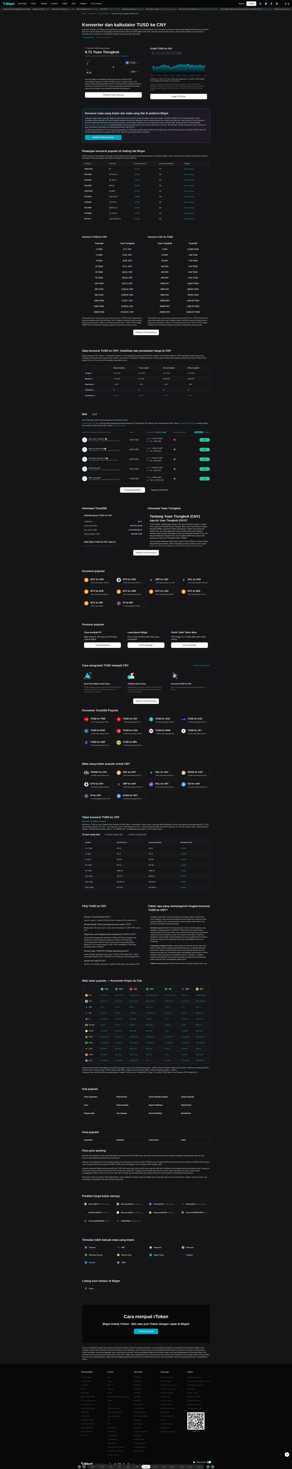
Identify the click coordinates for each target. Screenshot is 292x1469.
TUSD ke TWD (98, 718)
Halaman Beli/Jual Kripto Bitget (97, 125)
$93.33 (103, 1013)
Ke (88, 70)
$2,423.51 (104, 1001)
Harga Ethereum (140, 1412)
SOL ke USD (194, 579)
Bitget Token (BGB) (88, 1397)
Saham (110, 1393)
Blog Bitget (85, 1393)
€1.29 (117, 1007)
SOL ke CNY (161, 772)
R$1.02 (198, 1049)
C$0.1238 (133, 1031)
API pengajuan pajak (168, 1431)
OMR (101, 1467)
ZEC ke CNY (129, 772)
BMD (173, 1467)
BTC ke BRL (194, 591)
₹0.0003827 (169, 1043)
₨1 (147, 1060)
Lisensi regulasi (192, 1393)
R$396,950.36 (201, 995)
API (109, 1424)
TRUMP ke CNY (98, 772)
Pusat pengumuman (88, 1400)
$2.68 (103, 1025)
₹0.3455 (168, 1060)
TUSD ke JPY (195, 730)
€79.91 (117, 1013)
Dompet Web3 (113, 1435)
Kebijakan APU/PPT (194, 1397)
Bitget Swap (112, 1443)
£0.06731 (184, 1019)
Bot (109, 1420)
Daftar (251, 4)
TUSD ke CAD (130, 730)
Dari (88, 61)
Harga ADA (138, 1435)
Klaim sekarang (252, 9)
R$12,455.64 (200, 1001)
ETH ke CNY (96, 783)
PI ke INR (128, 602)
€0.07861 (118, 1019)
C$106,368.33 (134, 995)
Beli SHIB (137, 1400)
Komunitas (85, 1385)
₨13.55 (149, 1054)
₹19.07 (167, 1049)
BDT (163, 1467)
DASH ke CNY (130, 795)
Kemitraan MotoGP (88, 1424)
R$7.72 (198, 1007)
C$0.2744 (133, 1049)
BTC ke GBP (129, 591)
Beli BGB (137, 1397)
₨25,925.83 (150, 1013)
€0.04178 (118, 1054)
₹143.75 (168, 1007)
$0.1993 (104, 1049)
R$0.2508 (199, 1054)
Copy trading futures (115, 1412)
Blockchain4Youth (87, 1428)
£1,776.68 (185, 1001)
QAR (137, 1467)
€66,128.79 (119, 995)
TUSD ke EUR (97, 730)
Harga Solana (139, 1439)
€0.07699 (118, 1031)
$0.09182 (104, 1019)
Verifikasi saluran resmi (169, 1385)
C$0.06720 (133, 1054)
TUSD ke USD (162, 718)
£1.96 (183, 1025)
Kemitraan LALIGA (87, 1420)
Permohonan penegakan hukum (198, 1381)
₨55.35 (149, 1049)
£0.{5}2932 (185, 1043)
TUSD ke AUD (195, 718)
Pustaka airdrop (113, 1455)
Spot (109, 1377)
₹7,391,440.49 (170, 995)
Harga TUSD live (179, 96)
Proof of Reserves (87, 1404)
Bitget (84, 13)
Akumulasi (79, 9)
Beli (204, 440)
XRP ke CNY (129, 783)
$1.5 (102, 1007)
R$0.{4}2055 (200, 1043)
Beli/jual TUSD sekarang (113, 95)
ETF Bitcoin (138, 1424)
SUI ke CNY (194, 783)
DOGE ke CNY (195, 772)
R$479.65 (199, 1013)
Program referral (167, 1424)
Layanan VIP (165, 1397)
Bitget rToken (139, 1451)
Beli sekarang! (189, 169)
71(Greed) (125, 9)
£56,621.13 (185, 995)
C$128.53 (133, 1013)
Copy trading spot (114, 1408)
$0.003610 (104, 1060)
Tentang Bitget (86, 1377)
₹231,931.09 (169, 1001)
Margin (110, 1400)
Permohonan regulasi (195, 1385)
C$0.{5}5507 (134, 1043)
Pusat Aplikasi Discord (115, 1451)
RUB (199, 1467)
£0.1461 (184, 1049)
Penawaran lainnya (132, 490)
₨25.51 (149, 1019)
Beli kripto (137, 1377)
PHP (181, 1467)
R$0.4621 (199, 1031)
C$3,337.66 (133, 1001)
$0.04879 (104, 1054)
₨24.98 (149, 1031)
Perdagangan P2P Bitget (91, 423)
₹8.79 (167, 1019)
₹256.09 (168, 1025)
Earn (109, 1404)
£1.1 (183, 1007)
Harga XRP (138, 1428)
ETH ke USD (129, 579)
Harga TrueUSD (104, 13)
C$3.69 (132, 1025)
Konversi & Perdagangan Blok (118, 1397)
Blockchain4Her (86, 1431)
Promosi (164, 1420)
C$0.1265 (133, 1019)
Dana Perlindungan (88, 1408)
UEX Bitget (85, 1412)
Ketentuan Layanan (194, 1404)
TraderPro (111, 1431)
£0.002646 (185, 1060)
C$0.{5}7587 (134, 1037)
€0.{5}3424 (119, 1043)
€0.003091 (119, 1060)
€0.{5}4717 (119, 1037)
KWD (190, 1467)
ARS (128, 1467)
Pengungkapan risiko (194, 1408)
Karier (83, 1389)
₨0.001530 (150, 1037)
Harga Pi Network (140, 1431)
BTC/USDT (95, 9)
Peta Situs (84, 1435)
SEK (110, 1467)
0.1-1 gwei (56, 9)
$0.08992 (104, 1031)
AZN (92, 1467)
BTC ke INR (96, 602)
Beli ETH (137, 1385)
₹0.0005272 (169, 1037)
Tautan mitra (85, 1416)
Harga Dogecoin (140, 1447)
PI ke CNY (95, 795)
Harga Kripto (138, 1404)
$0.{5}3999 (105, 1043)
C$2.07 (132, 1007)
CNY (146, 1467)
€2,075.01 (118, 1001)
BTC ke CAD (161, 591)
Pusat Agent (112, 1428)
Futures (110, 1381)
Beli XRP (137, 1393)
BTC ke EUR (97, 591)
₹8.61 (167, 1031)
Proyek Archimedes (168, 1408)
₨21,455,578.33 (152, 995)
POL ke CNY (161, 783)
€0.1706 (118, 1049)
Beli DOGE (138, 1389)
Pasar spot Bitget (119, 425)
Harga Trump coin (140, 1443)
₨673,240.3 (150, 1001)
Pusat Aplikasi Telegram (116, 1447)
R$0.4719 (199, 1019)
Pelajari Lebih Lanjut (201, 665)
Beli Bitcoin (138, 1381)
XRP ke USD (161, 579)
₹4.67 (167, 1054)
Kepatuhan (191, 1389)
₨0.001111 (150, 1043)
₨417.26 (149, 1007)
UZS (154, 1467)
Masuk (241, 4)
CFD (109, 1385)
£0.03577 (184, 1054)
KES (119, 1467)
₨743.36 (149, 1025)
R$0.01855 (200, 1060)
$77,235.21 (105, 995)
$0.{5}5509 (105, 1037)
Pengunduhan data (167, 1416)
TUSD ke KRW (163, 730)
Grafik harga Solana (141, 1416)
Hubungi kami (86, 1381)
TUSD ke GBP (97, 742)
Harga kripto (92, 13)
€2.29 (117, 1025)
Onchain (111, 1389)
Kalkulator (137, 1420)
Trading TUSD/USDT (159, 490)
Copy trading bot (114, 1416)
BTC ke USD (97, 579)
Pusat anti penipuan (168, 1389)
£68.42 (183, 1013)
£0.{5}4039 (185, 1037)
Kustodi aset (165, 1412)
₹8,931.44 (168, 1013)
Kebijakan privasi (193, 1400)
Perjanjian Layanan (194, 1377)
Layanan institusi (167, 1404)
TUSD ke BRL (130, 742)
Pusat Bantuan (166, 1381)
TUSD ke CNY (130, 718)
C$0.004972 (133, 1060)
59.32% (32, 9)
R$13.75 (199, 1025)
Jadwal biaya (165, 1428)
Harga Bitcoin (139, 1408)
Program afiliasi (166, 1400)
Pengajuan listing (167, 1393)
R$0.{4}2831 (200, 1037)
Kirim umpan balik (167, 1377)
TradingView (112, 1439)
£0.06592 (184, 1031)
